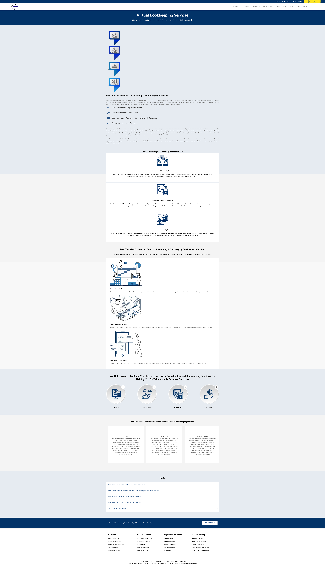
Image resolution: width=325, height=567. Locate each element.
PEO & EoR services (169, 547)
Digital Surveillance (169, 538)
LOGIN (278, 1)
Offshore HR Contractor (143, 541)
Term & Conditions (144, 561)
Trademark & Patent (169, 541)
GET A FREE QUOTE (209, 523)
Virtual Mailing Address (113, 550)
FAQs (294, 1)
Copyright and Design (170, 544)
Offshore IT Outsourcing (114, 541)
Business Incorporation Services (200, 547)
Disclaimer (158, 561)
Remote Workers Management (200, 550)
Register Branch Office (198, 544)
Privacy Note (174, 561)
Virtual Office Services (143, 547)
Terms (152, 561)
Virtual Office (167, 550)
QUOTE (289, 1)
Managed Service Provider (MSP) (116, 544)
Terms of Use (165, 561)
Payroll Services (164, 254)
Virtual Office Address (143, 550)
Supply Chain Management (199, 541)
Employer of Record (197, 538)
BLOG (283, 1)
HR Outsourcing (141, 544)
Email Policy (182, 561)
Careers (300, 1)
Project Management (113, 547)
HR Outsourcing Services (114, 538)
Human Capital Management (144, 538)
